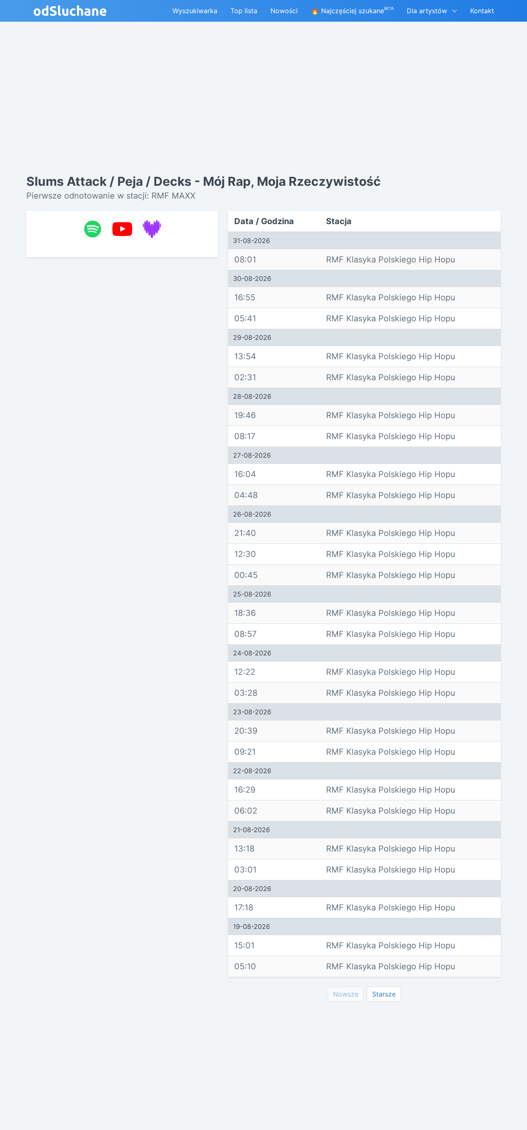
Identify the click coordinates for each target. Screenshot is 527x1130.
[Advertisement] (122, 390)
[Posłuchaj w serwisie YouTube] (122, 229)
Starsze (384, 994)
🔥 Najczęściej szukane (352, 10)
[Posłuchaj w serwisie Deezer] (152, 229)
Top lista (244, 11)
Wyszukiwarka (195, 11)
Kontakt (482, 11)
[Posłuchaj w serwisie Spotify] (93, 229)
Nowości (284, 11)
